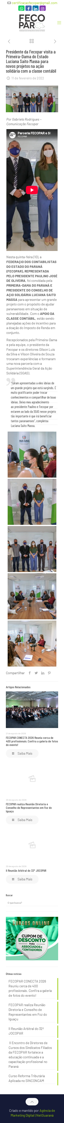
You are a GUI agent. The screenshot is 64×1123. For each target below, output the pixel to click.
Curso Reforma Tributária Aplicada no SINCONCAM (27, 1078)
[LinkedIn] (36, 9)
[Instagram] (42, 9)
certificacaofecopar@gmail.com (34, 3)
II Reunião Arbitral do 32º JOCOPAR (26, 870)
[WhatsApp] (21, 9)
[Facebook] (28, 9)
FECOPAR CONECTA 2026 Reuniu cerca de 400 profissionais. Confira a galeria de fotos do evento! (32, 741)
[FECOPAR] (32, 22)
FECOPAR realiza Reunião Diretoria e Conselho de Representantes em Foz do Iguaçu (29, 807)
